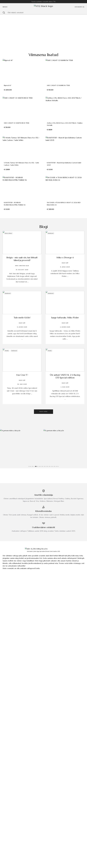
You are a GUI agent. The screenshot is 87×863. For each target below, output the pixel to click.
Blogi (43, 226)
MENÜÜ (5, 7)
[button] (30, 466)
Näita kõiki (43, 411)
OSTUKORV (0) (79, 7)
